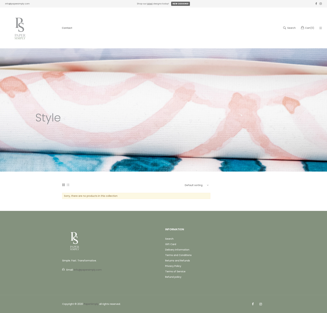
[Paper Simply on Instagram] (260, 304)
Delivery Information (177, 249)
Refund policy (173, 277)
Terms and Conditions (178, 255)
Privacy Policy (173, 266)
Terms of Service (175, 271)
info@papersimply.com (17, 3)
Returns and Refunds (177, 260)
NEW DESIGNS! (181, 3)
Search (169, 238)
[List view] (68, 185)
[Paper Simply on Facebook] (253, 304)
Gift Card (170, 244)
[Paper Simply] (20, 28)
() (309, 28)
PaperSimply (91, 304)
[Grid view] (63, 185)
